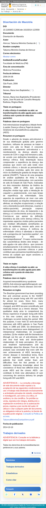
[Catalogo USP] (38, 43)
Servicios (20, 9)
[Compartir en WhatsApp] (6, 494)
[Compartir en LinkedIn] (39, 494)
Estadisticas (12, 473)
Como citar (11, 480)
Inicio (3, 9)
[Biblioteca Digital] (10, 5)
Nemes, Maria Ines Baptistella (16, 90)
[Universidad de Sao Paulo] (4, 5)
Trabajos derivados (15, 467)
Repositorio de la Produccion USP (24, 1)
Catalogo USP (5, 1)
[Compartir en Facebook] (14, 494)
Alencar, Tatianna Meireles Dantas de (19, 43)
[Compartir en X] (23, 494)
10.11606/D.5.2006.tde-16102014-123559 (21, 30)
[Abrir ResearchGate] (31, 494)
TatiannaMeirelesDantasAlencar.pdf (18, 420)
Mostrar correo (9, 57)
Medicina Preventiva (12, 70)
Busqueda (10, 9)
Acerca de (17, 11)
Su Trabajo (5, 11)
